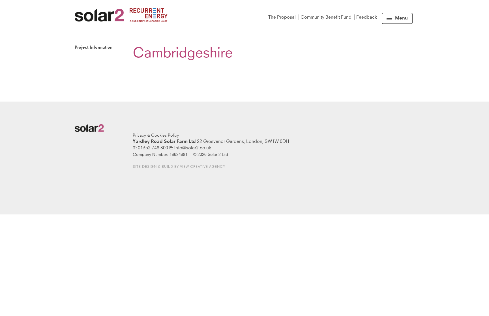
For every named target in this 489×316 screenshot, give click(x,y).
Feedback (367, 17)
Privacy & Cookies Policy (156, 135)
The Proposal (282, 17)
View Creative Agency (202, 167)
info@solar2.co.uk (192, 148)
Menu (401, 18)
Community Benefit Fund (327, 17)
